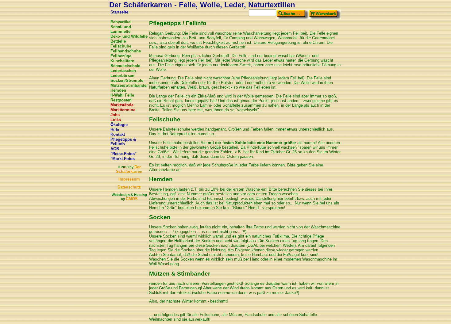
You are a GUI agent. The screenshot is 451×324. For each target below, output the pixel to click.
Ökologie (119, 124)
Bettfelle (118, 41)
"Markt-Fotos (122, 158)
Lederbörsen (122, 75)
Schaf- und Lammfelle (120, 29)
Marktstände (121, 105)
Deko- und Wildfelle (129, 36)
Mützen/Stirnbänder (129, 85)
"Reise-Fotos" (123, 153)
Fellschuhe (120, 46)
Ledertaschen (123, 70)
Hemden (118, 90)
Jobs (115, 114)
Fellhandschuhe (125, 51)
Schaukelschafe (125, 65)
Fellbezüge (120, 56)
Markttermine (122, 110)
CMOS (132, 198)
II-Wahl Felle (122, 95)
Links (115, 119)
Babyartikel (121, 22)
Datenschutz (129, 187)
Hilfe (114, 129)
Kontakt (117, 134)
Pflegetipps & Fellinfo (123, 141)
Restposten (121, 100)
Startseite (119, 12)
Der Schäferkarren (129, 169)
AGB (114, 149)
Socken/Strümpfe (126, 80)
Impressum (129, 179)
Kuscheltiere (122, 61)
